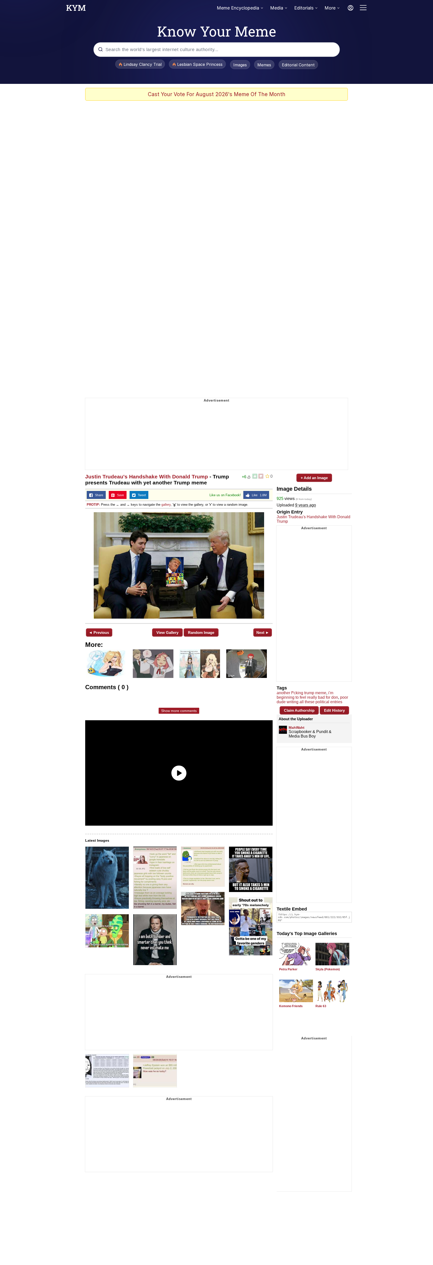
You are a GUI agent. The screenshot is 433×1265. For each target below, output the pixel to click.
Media (276, 8)
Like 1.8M (258, 495)
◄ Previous (99, 632)
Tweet (141, 495)
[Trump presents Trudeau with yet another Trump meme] (179, 565)
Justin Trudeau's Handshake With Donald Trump (146, 476)
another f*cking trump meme (301, 693)
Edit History (334, 710)
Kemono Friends (291, 1006)
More (330, 8)
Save (119, 495)
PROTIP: (93, 504)
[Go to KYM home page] (76, 9)
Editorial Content (298, 64)
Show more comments (179, 711)
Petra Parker (288, 969)
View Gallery (167, 632)
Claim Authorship (299, 710)
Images (240, 64)
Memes (264, 64)
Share (98, 495)
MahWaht (296, 728)
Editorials (304, 8)
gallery (166, 504)
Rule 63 (320, 1006)
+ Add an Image (314, 478)
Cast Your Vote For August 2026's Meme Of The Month (216, 94)
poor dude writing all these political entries (312, 699)
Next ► (262, 632)
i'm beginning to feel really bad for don (307, 695)
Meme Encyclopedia (237, 8)
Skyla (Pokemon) (327, 969)
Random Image (201, 632)
